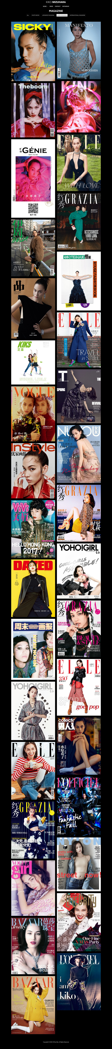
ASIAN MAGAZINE (62, 15)
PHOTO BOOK (35, 15)
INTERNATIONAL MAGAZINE (77, 15)
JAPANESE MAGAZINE (48, 15)
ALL (28, 15)
